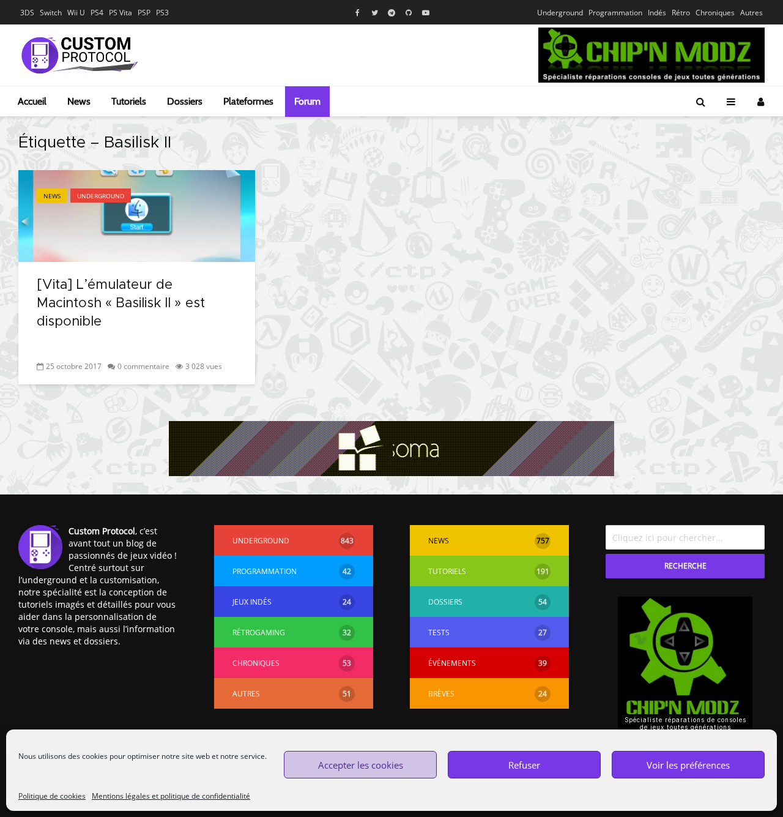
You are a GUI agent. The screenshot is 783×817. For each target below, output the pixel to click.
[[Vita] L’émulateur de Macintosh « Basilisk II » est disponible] (136, 215)
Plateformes (248, 101)
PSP (144, 12)
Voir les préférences (688, 765)
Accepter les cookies (360, 765)
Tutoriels (128, 101)
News (79, 101)
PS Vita (120, 12)
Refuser (524, 765)
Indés (657, 12)
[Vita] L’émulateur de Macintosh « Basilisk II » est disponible (121, 303)
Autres (751, 12)
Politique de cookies (52, 796)
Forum (307, 101)
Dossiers (184, 101)
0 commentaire (143, 366)
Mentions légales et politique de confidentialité (171, 796)
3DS (27, 12)
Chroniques (715, 12)
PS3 (162, 12)
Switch (51, 12)
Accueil (32, 101)
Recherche (685, 566)
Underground (560, 12)
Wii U (76, 12)
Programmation (615, 12)
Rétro (681, 12)
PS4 (97, 12)
